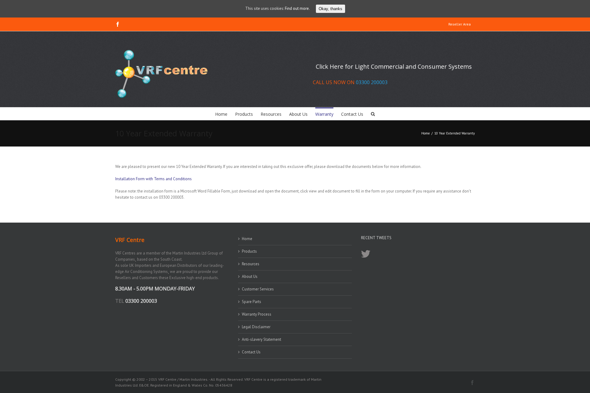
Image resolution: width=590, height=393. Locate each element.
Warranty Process (256, 314)
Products (249, 251)
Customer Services (258, 289)
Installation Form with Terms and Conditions (153, 178)
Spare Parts (251, 301)
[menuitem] (459, 24)
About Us (250, 276)
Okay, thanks (330, 8)
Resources (250, 264)
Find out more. (297, 8)
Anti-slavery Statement (261, 339)
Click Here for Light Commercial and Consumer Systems (393, 66)
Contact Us (251, 352)
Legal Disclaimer (256, 326)
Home (247, 238)
